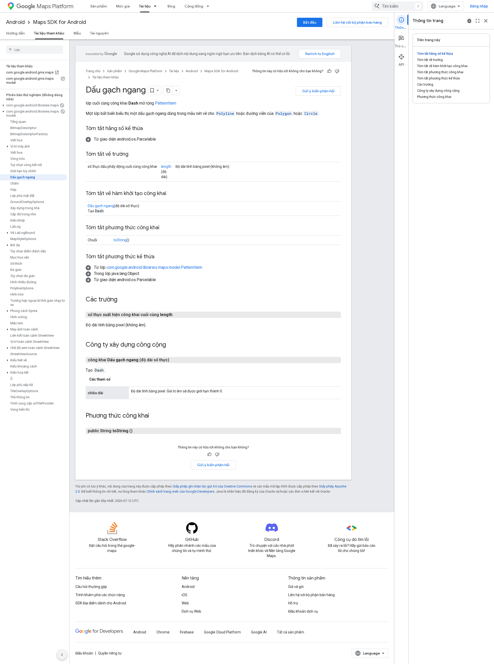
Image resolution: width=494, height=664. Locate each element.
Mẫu (77, 33)
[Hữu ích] (329, 71)
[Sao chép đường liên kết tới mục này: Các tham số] (115, 379)
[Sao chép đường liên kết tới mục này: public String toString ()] (139, 431)
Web (185, 603)
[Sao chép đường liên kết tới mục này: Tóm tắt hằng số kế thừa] (148, 129)
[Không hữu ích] (337, 71)
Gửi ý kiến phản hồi (318, 91)
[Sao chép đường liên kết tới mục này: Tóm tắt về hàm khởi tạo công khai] (171, 194)
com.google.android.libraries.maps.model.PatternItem (154, 267)
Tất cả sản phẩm (290, 632)
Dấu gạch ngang (101, 206)
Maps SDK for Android (59, 22)
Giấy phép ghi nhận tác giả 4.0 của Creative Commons (212, 486)
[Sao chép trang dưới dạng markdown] (168, 90)
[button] (33, 105)
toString (120, 240)
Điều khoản (84, 653)
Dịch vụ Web (191, 611)
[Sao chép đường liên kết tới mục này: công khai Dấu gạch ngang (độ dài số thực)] (175, 360)
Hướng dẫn (15, 33)
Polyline (225, 113)
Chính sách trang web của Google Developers (180, 491)
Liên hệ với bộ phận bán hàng (357, 22)
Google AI (259, 632)
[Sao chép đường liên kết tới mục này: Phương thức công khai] (154, 416)
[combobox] (397, 6)
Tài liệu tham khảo (49, 33)
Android (15, 22)
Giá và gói (296, 587)
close (486, 21)
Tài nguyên (99, 33)
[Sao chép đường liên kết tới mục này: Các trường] (122, 300)
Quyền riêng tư (110, 653)
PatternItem (165, 103)
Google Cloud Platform (222, 632)
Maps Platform (55, 6)
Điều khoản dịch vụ (303, 611)
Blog (171, 6)
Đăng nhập (479, 6)
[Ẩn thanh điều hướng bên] (62, 655)
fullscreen (477, 21)
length (166, 166)
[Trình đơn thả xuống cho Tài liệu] (157, 6)
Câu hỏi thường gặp (91, 587)
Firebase (187, 632)
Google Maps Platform (145, 71)
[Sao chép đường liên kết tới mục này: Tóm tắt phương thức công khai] (164, 228)
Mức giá (123, 6)
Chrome (163, 632)
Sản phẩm (98, 6)
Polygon (284, 113)
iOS (184, 595)
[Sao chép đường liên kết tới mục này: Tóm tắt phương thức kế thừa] (159, 257)
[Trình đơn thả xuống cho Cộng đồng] (209, 6)
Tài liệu (145, 6)
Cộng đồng (193, 6)
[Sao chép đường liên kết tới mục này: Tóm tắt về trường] (133, 154)
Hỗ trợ (293, 603)
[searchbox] (34, 49)
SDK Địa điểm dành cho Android (100, 603)
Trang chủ (93, 71)
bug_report (469, 21)
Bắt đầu (309, 22)
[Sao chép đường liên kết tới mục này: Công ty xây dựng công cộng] (171, 345)
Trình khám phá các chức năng (100, 595)
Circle (310, 113)
